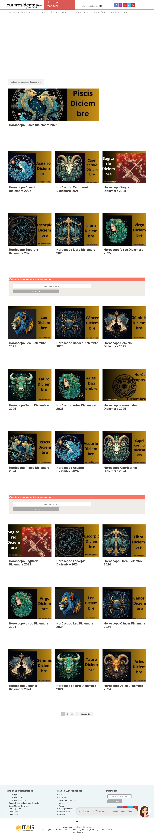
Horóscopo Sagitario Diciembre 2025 (118, 189)
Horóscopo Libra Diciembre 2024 (123, 562)
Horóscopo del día (16, 797)
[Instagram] (120, 5)
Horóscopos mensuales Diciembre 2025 (120, 407)
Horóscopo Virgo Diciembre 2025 (123, 251)
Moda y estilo (64, 811)
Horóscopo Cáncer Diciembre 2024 (124, 625)
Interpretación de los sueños (89, 12)
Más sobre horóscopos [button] (21, 12)
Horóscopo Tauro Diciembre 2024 (76, 687)
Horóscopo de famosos (18, 800)
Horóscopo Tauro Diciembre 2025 (29, 407)
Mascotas (63, 797)
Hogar (61, 794)
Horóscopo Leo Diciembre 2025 (27, 344)
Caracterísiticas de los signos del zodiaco (25, 803)
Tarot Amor (13, 814)
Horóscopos (13, 794)
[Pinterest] (125, 5)
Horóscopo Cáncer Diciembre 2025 (77, 344)
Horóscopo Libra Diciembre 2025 (75, 251)
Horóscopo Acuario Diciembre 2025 (22, 189)
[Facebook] (116, 5)
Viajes (61, 806)
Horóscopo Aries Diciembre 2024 (123, 687)
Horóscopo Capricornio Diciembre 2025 (73, 189)
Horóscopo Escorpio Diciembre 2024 (71, 562)
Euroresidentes (62, 829)
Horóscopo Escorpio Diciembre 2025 (23, 251)
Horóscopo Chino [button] (118, 12)
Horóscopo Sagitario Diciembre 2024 (23, 562)
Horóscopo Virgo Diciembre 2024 (28, 625)
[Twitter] (129, 5)
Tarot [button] (43, 12)
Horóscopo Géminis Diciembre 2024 (23, 687)
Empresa (62, 814)
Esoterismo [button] (60, 12)
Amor (61, 803)
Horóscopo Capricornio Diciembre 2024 (120, 469)
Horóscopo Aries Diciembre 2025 (76, 407)
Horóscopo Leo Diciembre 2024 (74, 625)
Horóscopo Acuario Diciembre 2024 (70, 469)
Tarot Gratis (13, 811)
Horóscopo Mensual (69, 827)
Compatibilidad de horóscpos (20, 806)
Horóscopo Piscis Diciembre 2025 (33, 125)
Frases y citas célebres (68, 800)
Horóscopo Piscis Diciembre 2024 (29, 469)
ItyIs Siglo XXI (48, 829)
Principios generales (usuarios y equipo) (88, 829)
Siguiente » (86, 714)
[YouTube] (133, 5)
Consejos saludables (67, 809)
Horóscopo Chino (15, 809)
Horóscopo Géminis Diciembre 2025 (118, 344)
